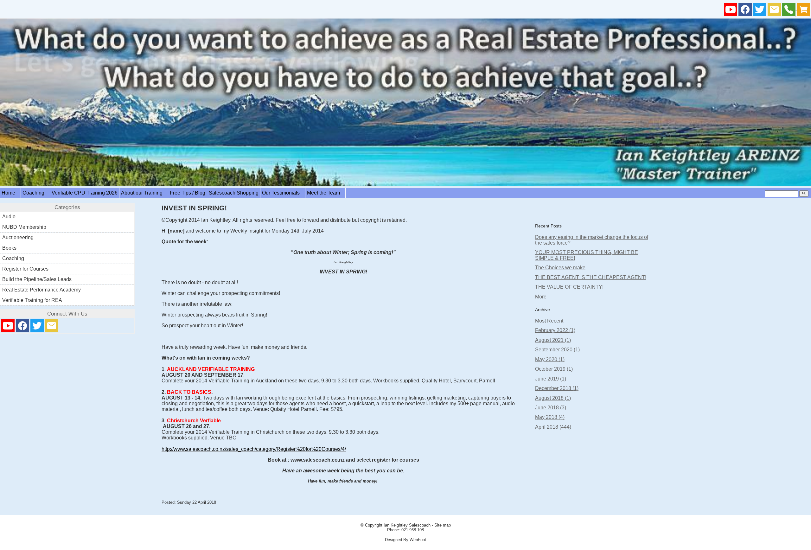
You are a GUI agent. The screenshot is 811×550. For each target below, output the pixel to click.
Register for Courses (25, 269)
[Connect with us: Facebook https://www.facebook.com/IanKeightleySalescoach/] (745, 11)
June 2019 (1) (550, 378)
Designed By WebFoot (405, 539)
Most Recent (549, 320)
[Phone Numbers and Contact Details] (788, 11)
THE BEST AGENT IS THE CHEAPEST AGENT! (590, 277)
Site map (442, 525)
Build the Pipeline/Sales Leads (37, 279)
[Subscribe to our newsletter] (774, 11)
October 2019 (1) (554, 369)
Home (10, 192)
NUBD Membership (24, 227)
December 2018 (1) (556, 388)
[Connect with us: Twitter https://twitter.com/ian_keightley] (759, 11)
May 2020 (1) (550, 359)
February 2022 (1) (555, 330)
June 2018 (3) (550, 407)
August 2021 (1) (553, 340)
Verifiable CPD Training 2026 (85, 192)
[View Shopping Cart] (803, 11)
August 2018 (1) (553, 398)
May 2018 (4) (550, 417)
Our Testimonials (282, 192)
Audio (9, 216)
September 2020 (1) (557, 349)
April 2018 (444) (553, 427)
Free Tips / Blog (187, 192)
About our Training (143, 192)
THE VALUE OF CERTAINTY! (569, 287)
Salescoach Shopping (234, 192)
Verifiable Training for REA (32, 300)
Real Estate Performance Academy (41, 289)
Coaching (35, 192)
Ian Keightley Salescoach (407, 525)
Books (9, 248)
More (540, 296)
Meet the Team (325, 192)
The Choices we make (560, 267)
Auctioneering (18, 237)
